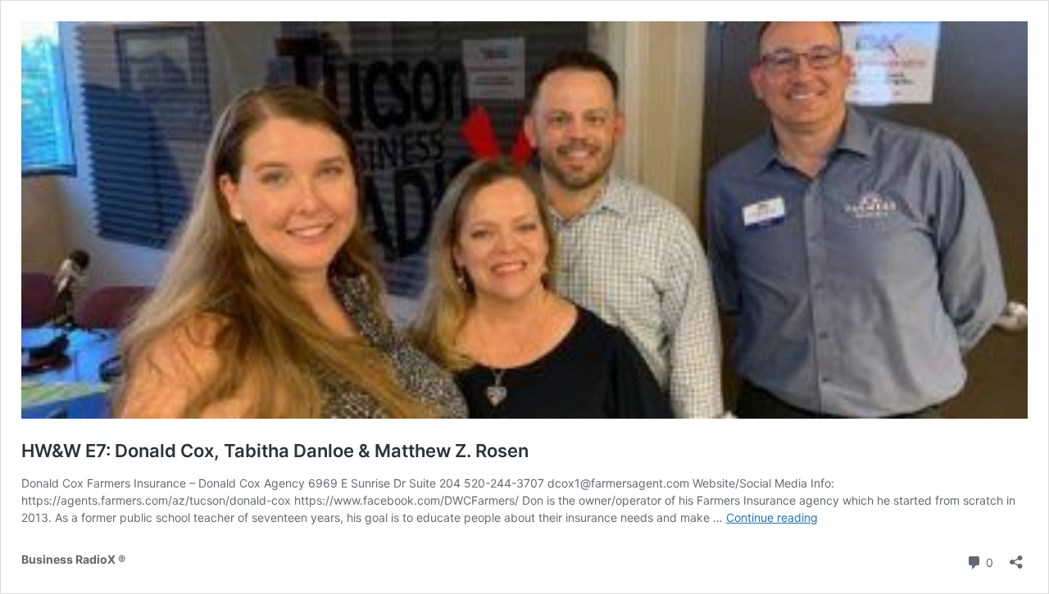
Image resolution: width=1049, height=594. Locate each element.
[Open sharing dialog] (1016, 556)
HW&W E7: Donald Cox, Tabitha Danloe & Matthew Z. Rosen (275, 450)
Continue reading (772, 517)
